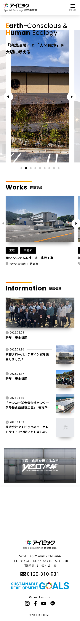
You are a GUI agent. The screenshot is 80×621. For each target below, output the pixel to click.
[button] (71, 96)
